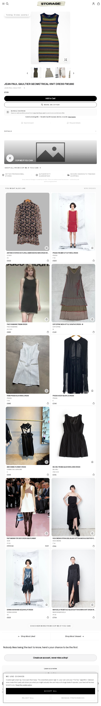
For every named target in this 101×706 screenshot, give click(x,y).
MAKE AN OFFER (52, 105)
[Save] (46, 248)
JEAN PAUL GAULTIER (12, 88)
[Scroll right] (73, 73)
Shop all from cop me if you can (21, 168)
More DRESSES (90, 188)
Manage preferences (73, 698)
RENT (47, 546)
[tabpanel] (50, 38)
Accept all (50, 691)
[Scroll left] (27, 73)
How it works (72, 117)
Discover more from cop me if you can (50, 626)
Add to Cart (50, 98)
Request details (75, 123)
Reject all (28, 698)
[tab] (36, 72)
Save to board (29, 123)
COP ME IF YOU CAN (24, 160)
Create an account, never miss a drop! (50, 658)
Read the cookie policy (24, 685)
